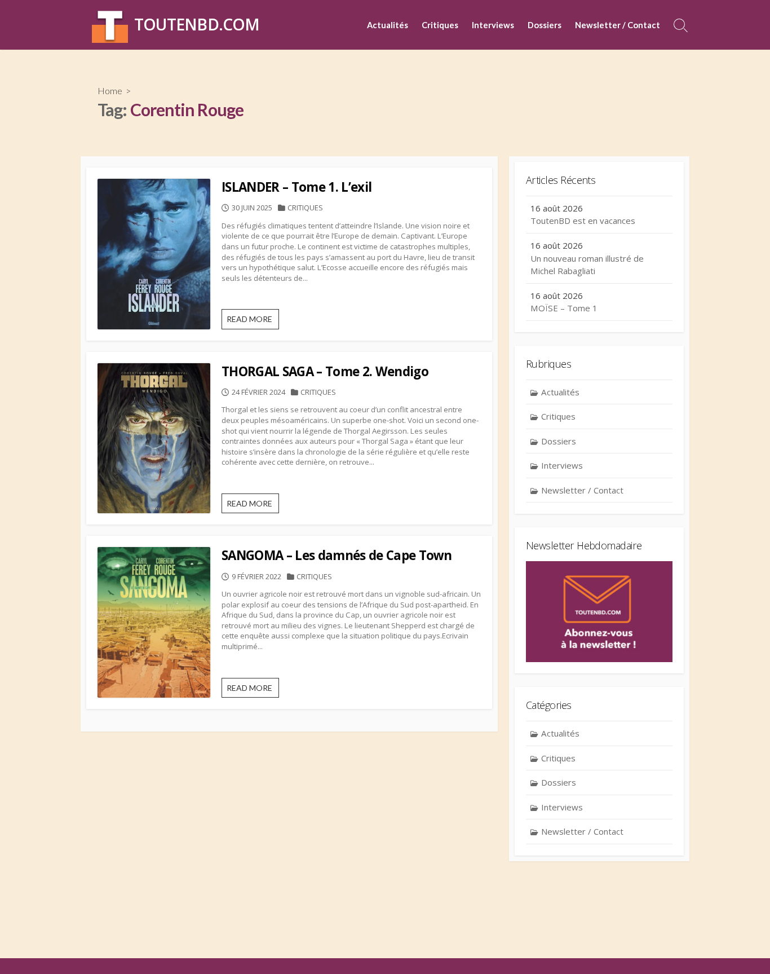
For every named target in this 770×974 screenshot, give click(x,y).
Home (110, 90)
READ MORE (253, 321)
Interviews (493, 25)
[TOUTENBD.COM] (110, 25)
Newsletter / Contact (617, 25)
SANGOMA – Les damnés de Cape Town (337, 555)
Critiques (440, 25)
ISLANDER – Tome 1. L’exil (296, 187)
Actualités (387, 25)
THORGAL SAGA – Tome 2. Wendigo (325, 371)
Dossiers (544, 25)
